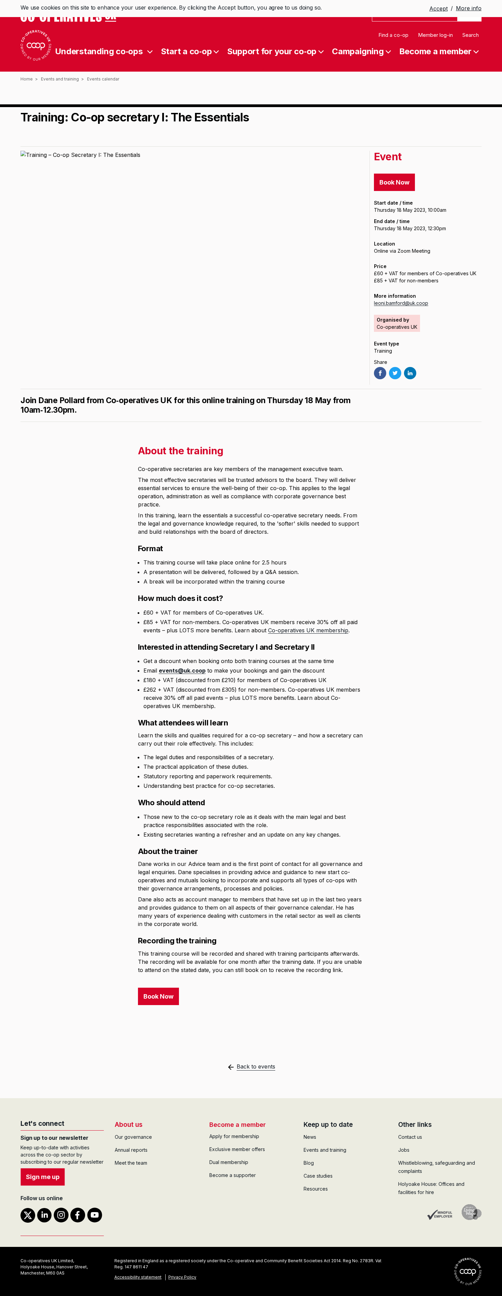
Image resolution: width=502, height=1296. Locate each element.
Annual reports (131, 1150)
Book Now (394, 182)
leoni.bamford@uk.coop (401, 303)
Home (26, 79)
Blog (309, 1163)
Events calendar (103, 79)
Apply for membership (234, 1136)
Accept (438, 8)
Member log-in (435, 35)
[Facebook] (380, 373)
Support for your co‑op (272, 51)
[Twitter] (395, 373)
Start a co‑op (186, 51)
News (310, 1137)
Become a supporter (232, 1175)
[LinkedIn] (410, 373)
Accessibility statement (138, 1277)
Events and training (60, 79)
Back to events (256, 1066)
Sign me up (42, 1176)
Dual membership (228, 1162)
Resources (316, 1189)
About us (128, 1125)
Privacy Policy (182, 1277)
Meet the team (131, 1163)
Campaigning (358, 51)
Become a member (435, 51)
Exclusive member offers (237, 1149)
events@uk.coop (182, 670)
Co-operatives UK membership (308, 630)
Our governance (133, 1137)
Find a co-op (393, 35)
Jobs (403, 1150)
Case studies (318, 1176)
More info (469, 8)
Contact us (410, 1137)
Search (470, 35)
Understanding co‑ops (98, 51)
